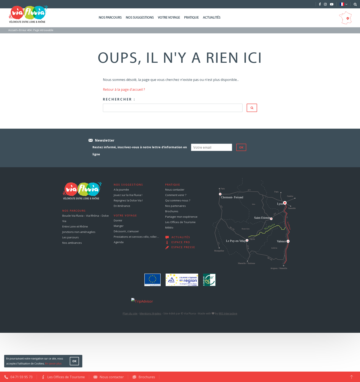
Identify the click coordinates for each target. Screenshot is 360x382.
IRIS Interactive (228, 313)
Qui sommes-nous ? (177, 200)
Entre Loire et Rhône (75, 226)
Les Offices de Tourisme (180, 222)
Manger (119, 226)
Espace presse (183, 247)
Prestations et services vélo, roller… (136, 237)
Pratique (191, 17)
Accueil (12, 30)
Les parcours (70, 237)
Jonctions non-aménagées (78, 232)
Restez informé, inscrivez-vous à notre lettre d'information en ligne (139, 150)
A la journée (121, 189)
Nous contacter (174, 189)
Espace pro (180, 242)
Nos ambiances (72, 243)
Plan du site (130, 313)
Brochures (171, 211)
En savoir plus (53, 363)
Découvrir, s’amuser (126, 231)
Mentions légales (150, 313)
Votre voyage (169, 17)
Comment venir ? (175, 195)
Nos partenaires (175, 206)
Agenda (119, 242)
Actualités (211, 17)
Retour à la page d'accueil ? (124, 89)
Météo (169, 227)
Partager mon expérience (181, 217)
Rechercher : (119, 99)
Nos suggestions (140, 17)
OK (74, 361)
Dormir (118, 220)
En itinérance (122, 206)
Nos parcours (110, 17)
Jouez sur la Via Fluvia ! (128, 195)
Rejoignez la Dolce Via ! (128, 200)
